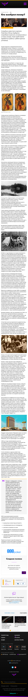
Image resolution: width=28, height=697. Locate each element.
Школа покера (19, 640)
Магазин (17, 635)
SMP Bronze (5, 654)
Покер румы (4, 635)
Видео (3, 640)
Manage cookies (5, 686)
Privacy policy (13, 686)
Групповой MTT (22, 654)
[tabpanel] (7, 622)
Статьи (3, 637)
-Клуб (17, 637)
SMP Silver (13, 654)
